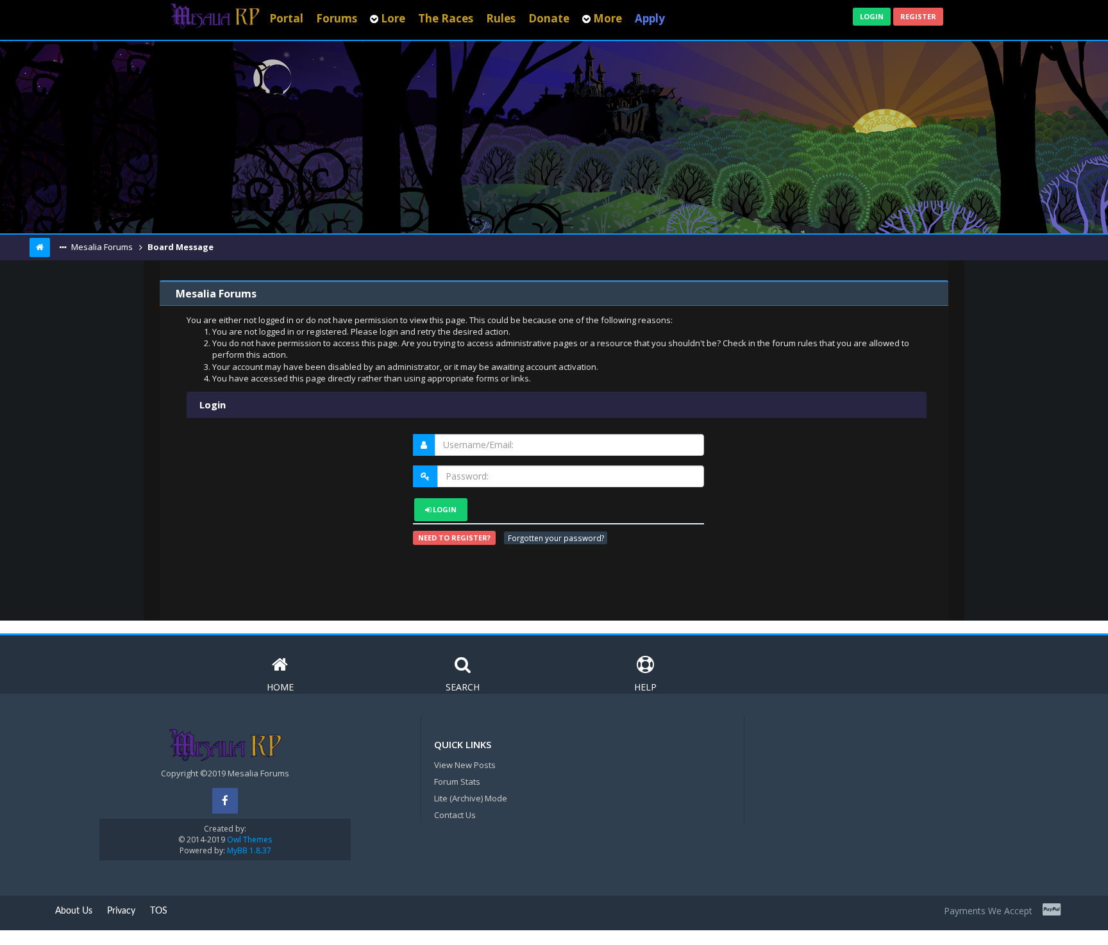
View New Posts (465, 765)
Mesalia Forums (101, 247)
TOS (158, 911)
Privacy (121, 911)
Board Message (180, 247)
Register (918, 16)
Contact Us (455, 815)
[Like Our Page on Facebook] (225, 801)
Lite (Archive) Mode (470, 798)
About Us (73, 911)
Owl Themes (248, 839)
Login (872, 16)
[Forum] (215, 15)
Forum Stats (457, 781)
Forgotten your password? (556, 538)
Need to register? (454, 537)
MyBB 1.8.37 (249, 850)
